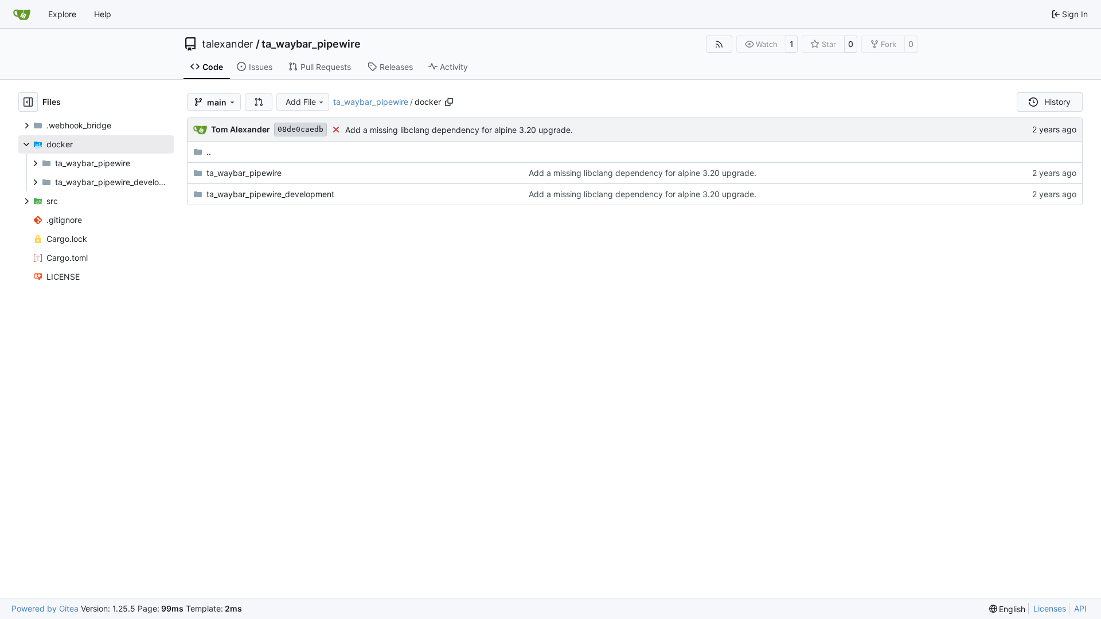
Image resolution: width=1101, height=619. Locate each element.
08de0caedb (300, 129)
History (1057, 102)
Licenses (1049, 608)
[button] (258, 102)
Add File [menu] (301, 102)
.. (208, 151)
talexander (227, 44)
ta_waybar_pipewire (311, 44)
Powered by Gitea (45, 608)
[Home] (22, 14)
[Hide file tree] (28, 102)
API (1080, 608)
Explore (62, 14)
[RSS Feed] (719, 44)
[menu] (1007, 609)
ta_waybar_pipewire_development (270, 194)
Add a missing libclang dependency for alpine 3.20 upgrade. (459, 130)
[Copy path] (449, 102)
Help (102, 14)
